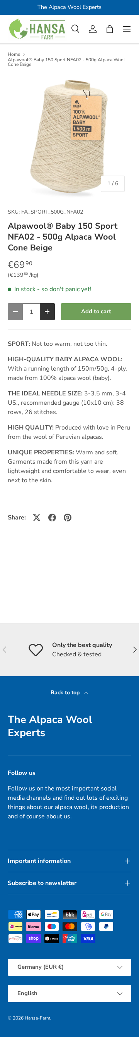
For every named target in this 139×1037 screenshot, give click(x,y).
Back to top (66, 692)
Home (14, 54)
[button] (109, 29)
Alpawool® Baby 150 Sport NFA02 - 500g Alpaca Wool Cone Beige (66, 62)
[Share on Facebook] (52, 517)
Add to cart (96, 311)
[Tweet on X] (36, 517)
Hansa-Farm (37, 1018)
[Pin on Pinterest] (67, 517)
